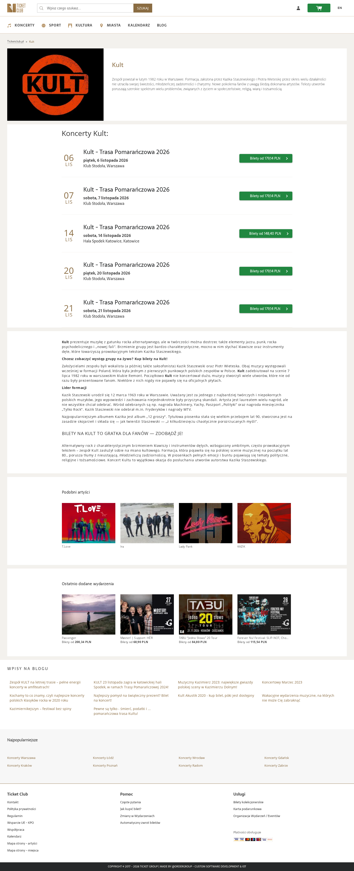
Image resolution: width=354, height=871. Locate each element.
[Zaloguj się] (298, 8)
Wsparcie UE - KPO (20, 823)
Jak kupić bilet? (130, 809)
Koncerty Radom (191, 765)
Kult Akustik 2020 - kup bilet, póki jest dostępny (216, 695)
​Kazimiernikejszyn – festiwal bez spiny (40, 708)
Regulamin (15, 816)
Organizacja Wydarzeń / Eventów (256, 816)
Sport (55, 25)
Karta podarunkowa (247, 809)
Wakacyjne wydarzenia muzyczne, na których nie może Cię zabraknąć (298, 698)
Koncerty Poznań (105, 765)
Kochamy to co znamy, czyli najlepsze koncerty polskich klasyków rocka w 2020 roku (47, 698)
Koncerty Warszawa (21, 758)
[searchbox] (85, 8)
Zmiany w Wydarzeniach (137, 816)
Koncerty (25, 25)
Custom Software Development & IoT (220, 867)
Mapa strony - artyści (22, 843)
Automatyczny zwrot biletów (140, 823)
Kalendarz (139, 25)
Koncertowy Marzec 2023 (282, 682)
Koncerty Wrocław (192, 758)
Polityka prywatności (21, 809)
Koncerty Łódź (103, 758)
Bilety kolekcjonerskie (248, 802)
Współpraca (15, 830)
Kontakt (13, 802)
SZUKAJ (143, 8)
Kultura (84, 25)
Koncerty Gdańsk (276, 758)
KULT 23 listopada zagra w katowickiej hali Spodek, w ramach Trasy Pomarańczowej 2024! (131, 684)
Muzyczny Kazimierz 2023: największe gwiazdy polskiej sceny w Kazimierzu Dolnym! (215, 684)
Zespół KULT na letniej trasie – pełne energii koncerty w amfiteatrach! (45, 684)
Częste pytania (130, 802)
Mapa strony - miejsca (23, 850)
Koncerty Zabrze (276, 765)
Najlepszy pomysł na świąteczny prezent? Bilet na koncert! (131, 698)
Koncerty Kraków (19, 765)
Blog (162, 25)
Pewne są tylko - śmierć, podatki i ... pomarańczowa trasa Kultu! (122, 711)
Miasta (114, 25)
